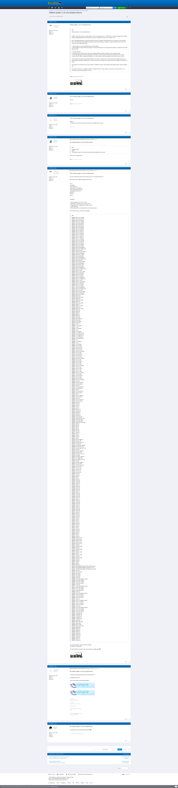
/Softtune (69, 782)
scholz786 (56, 670)
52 (52, 147)
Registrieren (122, 7)
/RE (73, 782)
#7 (129, 740)
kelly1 (55, 727)
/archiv (91, 782)
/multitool (82, 782)
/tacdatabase (63, 782)
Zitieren (126, 89)
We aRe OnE (76, 713)
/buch (87, 782)
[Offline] (57, 25)
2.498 (53, 179)
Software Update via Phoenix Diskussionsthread (59, 756)
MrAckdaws (126, 758)
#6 (129, 719)
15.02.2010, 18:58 (125, 761)
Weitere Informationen (54, 786)
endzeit (55, 97)
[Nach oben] (129, 749)
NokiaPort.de (52, 782)
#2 (129, 110)
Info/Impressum (51, 779)
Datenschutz (57, 779)
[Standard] (127, 7)
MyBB (57, 778)
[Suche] (55, 7)
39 (52, 735)
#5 (129, 661)
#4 (129, 163)
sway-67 (95, 170)
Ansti (55, 119)
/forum (58, 782)
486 (52, 105)
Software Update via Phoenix (55, 761)
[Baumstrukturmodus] (127, 17)
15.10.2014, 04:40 (125, 756)
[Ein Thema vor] (98, 749)
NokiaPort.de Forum (52, 10)
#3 (129, 132)
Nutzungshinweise (63, 779)
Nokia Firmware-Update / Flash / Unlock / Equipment (79, 10)
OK (176, 786)
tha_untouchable (125, 762)
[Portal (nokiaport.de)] (48, 7)
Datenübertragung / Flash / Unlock (63, 10)
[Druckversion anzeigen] (125, 749)
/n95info (77, 782)
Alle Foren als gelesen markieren (86, 774)
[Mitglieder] (58, 7)
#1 (129, 89)
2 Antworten (55, 762)
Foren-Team (52, 774)
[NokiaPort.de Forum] (52, 7)
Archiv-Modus (61, 774)
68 (52, 676)
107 (52, 127)
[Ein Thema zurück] (94, 749)
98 (52, 31)
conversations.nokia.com (78, 76)
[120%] (130, 7)
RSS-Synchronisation (72, 774)
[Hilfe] (61, 7)
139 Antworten (55, 758)
